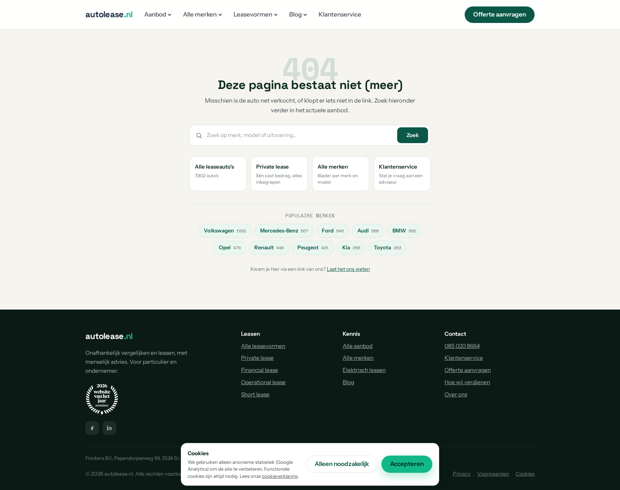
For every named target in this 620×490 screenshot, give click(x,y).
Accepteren (407, 463)
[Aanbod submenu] (169, 14)
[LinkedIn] (109, 428)
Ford (333, 230)
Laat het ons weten (348, 269)
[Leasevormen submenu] (275, 14)
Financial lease (259, 370)
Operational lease (263, 382)
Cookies (525, 474)
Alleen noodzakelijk (342, 463)
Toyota (387, 247)
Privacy (462, 474)
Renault (269, 247)
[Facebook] (92, 428)
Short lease (255, 394)
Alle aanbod (357, 346)
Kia (351, 247)
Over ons (456, 394)
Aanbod (155, 14)
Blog (295, 14)
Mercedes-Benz (284, 230)
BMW (404, 230)
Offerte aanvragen (499, 14)
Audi (368, 230)
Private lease (257, 357)
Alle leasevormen (263, 346)
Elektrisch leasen (364, 370)
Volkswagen (225, 230)
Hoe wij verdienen (467, 382)
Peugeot (313, 247)
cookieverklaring (280, 476)
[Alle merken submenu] (220, 14)
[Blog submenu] (305, 14)
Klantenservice (340, 14)
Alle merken (200, 14)
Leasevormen (253, 14)
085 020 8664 (462, 346)
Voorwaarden (493, 474)
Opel (230, 247)
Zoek (413, 135)
